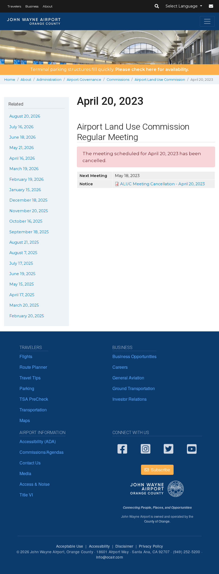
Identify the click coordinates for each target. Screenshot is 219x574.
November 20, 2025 (28, 210)
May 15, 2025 (21, 284)
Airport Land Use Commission (160, 80)
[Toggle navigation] (207, 21)
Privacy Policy (151, 546)
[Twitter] (171, 448)
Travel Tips (30, 378)
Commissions (118, 80)
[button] (156, 6)
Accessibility (99, 546)
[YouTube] (194, 448)
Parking (26, 388)
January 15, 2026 (25, 189)
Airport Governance (84, 80)
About (48, 6)
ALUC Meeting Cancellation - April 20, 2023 (162, 184)
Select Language (182, 6)
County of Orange (157, 521)
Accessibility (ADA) (37, 441)
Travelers (14, 6)
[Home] (34, 21)
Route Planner (33, 367)
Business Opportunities (134, 356)
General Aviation (128, 378)
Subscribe (160, 470)
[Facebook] (125, 448)
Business (31, 6)
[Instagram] (148, 448)
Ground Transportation (133, 388)
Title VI (26, 495)
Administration (49, 80)
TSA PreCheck (33, 399)
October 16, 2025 (25, 221)
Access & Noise (34, 484)
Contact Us (30, 463)
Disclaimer (124, 546)
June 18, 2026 (22, 137)
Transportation (33, 410)
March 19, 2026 (23, 168)
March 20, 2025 (24, 305)
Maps (24, 420)
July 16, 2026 (21, 127)
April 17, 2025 (21, 294)
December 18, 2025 (28, 200)
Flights (25, 356)
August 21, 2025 (24, 242)
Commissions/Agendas (41, 452)
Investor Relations (129, 399)
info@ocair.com (109, 557)
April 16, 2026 (22, 158)
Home (9, 80)
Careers (120, 367)
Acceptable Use (69, 546)
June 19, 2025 (22, 273)
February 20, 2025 (26, 316)
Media (25, 473)
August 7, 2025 (23, 252)
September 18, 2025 (29, 232)
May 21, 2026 (21, 147)
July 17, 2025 (21, 263)
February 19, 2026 (26, 179)
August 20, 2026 (24, 116)
